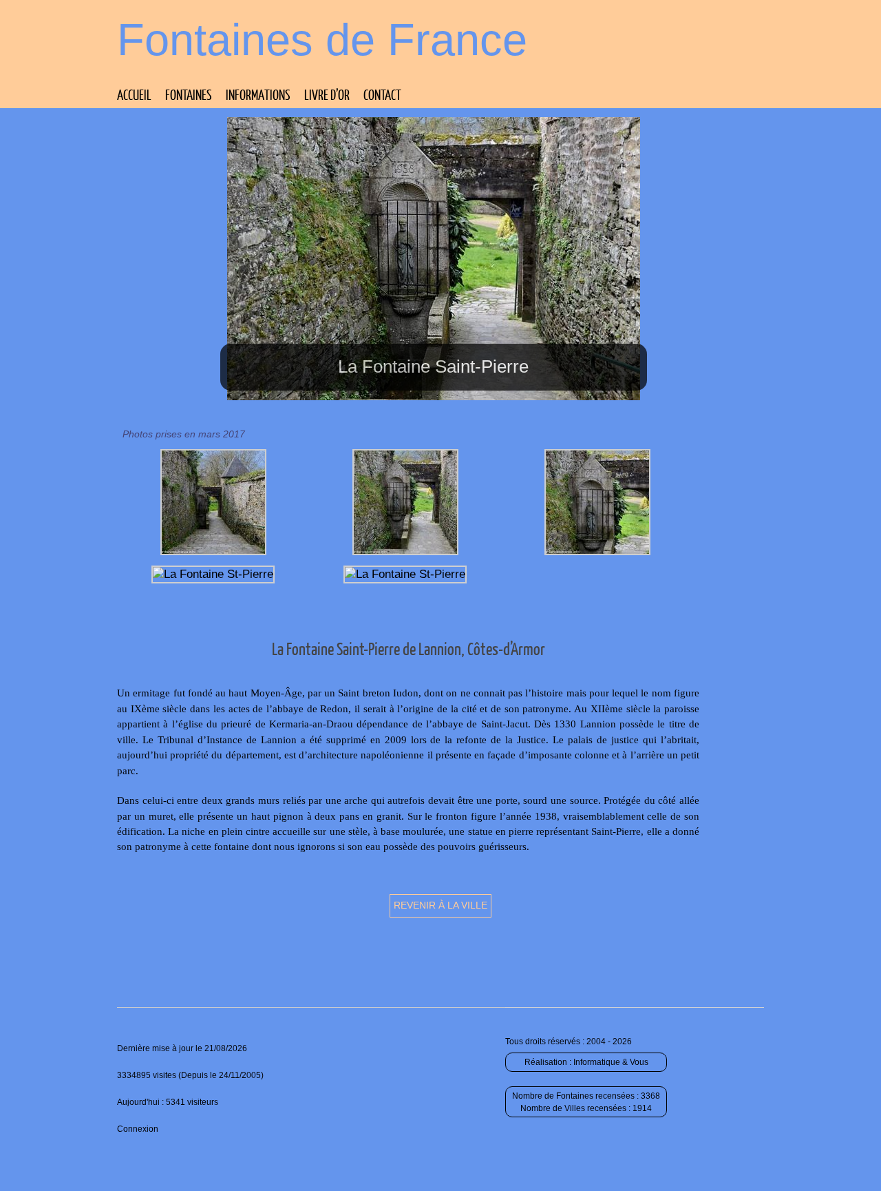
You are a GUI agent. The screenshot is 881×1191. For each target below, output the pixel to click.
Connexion (137, 1129)
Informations (258, 94)
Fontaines (188, 94)
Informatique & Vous (610, 1062)
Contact (382, 94)
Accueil (134, 94)
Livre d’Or (327, 94)
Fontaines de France (322, 39)
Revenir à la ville (440, 905)
